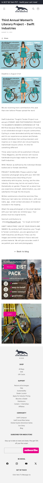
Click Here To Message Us (21, 475)
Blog (21, 428)
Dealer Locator (21, 393)
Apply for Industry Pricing (21, 396)
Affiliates (21, 406)
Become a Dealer (21, 399)
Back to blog (23, 251)
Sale (21, 372)
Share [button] (6, 38)
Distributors (21, 401)
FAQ (21, 388)
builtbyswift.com (14, 222)
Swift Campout (21, 417)
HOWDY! (9, 314)
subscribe (31, 450)
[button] (4, 8)
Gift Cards (21, 374)
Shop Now (10, 266)
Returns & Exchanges (21, 385)
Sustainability (21, 391)
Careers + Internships (21, 404)
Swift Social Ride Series (22, 420)
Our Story (21, 425)
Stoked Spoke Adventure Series (21, 423)
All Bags (21, 369)
